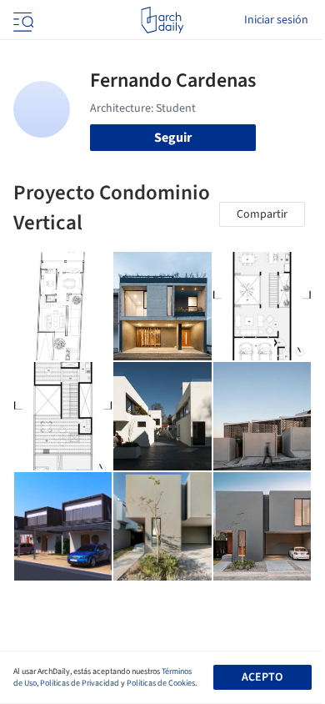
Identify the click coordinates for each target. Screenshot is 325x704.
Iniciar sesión (276, 20)
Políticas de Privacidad (79, 683)
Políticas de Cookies (161, 683)
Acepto (262, 677)
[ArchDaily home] (162, 20)
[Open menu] (21, 20)
